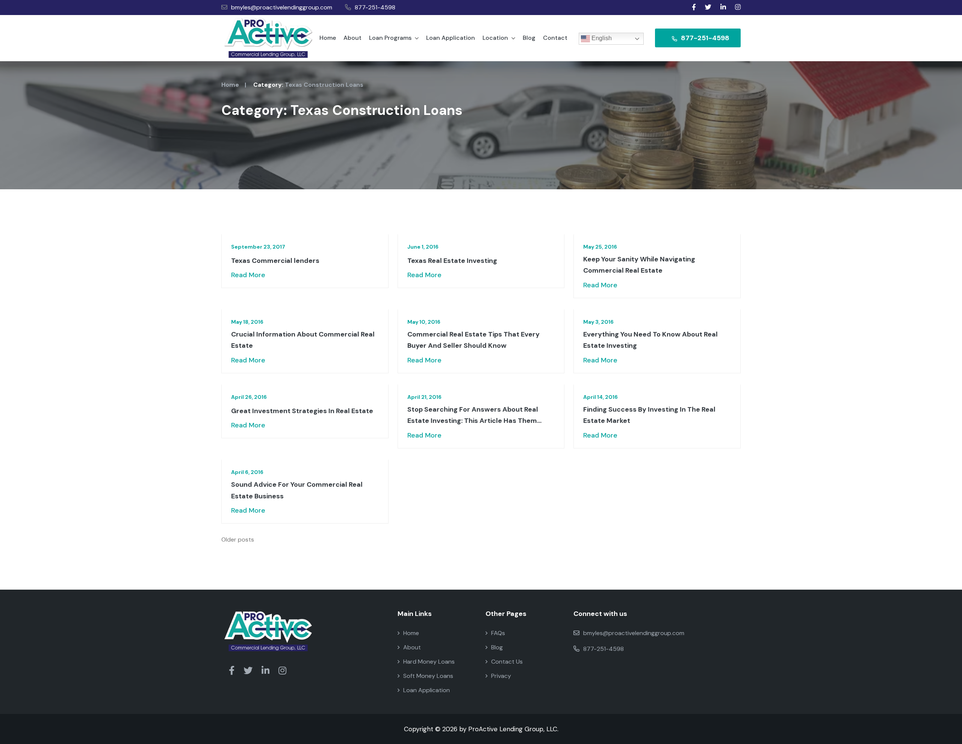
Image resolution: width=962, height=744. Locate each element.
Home (327, 38)
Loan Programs (391, 38)
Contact (555, 38)
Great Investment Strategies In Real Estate (302, 410)
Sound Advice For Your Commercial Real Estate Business (297, 490)
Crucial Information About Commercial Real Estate (303, 340)
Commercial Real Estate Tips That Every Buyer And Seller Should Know (473, 340)
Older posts (237, 539)
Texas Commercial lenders (275, 260)
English (601, 38)
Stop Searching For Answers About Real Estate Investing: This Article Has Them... (474, 415)
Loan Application (450, 38)
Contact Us (507, 662)
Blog (529, 38)
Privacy (501, 676)
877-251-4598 (375, 7)
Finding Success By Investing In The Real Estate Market (649, 415)
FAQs (498, 633)
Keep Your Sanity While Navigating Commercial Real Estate (639, 265)
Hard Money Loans (429, 662)
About (352, 38)
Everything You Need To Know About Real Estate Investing (650, 340)
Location (496, 38)
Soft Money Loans (428, 676)
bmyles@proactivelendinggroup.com (281, 7)
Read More (248, 274)
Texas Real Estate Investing (452, 260)
